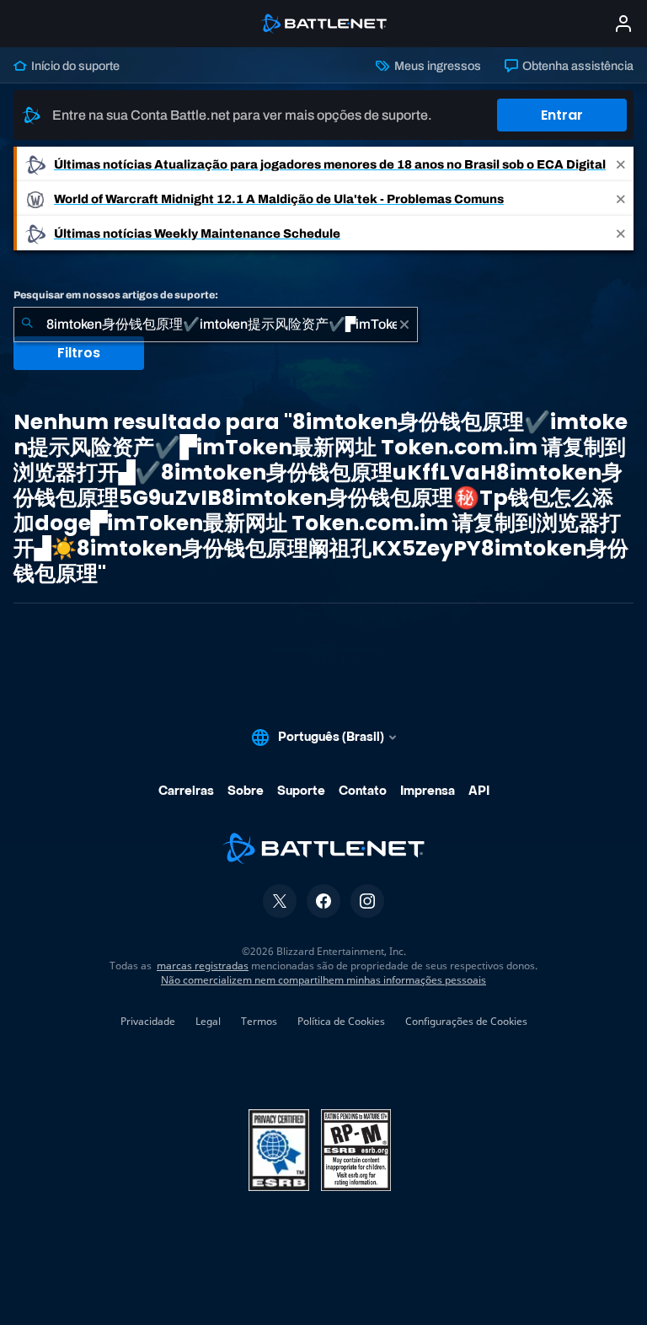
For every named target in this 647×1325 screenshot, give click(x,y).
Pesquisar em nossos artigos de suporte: (115, 295)
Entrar (562, 115)
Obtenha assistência (577, 65)
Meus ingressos (436, 65)
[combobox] (215, 324)
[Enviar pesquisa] (26, 324)
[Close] (621, 164)
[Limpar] (404, 324)
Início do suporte (74, 65)
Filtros (78, 352)
